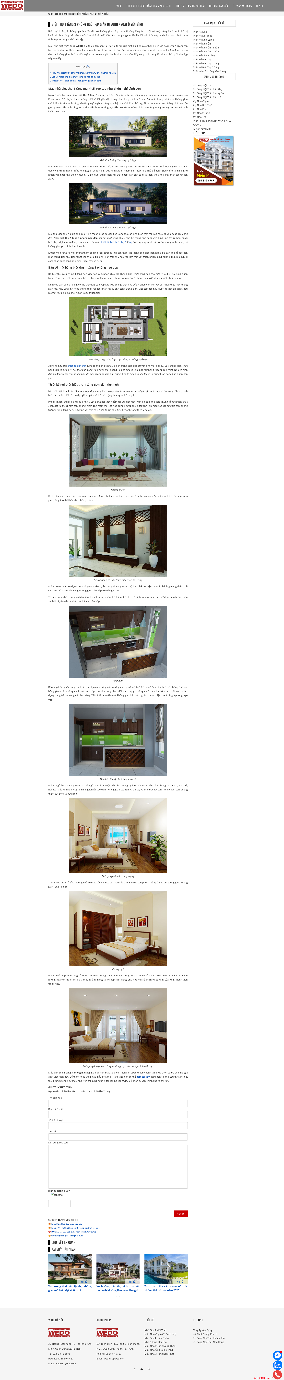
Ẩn (88, 66)
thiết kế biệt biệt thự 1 (114, 242)
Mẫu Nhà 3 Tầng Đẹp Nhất (159, 1353)
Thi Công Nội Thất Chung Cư (208, 93)
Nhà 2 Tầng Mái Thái (155, 1342)
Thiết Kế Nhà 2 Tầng (204, 55)
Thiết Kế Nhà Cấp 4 (203, 39)
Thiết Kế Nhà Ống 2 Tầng (206, 51)
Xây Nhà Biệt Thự (202, 105)
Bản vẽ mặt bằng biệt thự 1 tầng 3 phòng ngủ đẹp (75, 76)
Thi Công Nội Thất (202, 85)
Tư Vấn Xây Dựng (242, 6)
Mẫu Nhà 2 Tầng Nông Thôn (160, 1345)
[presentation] (116, 1297)
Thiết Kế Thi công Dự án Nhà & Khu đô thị (149, 6)
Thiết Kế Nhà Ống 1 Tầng (206, 47)
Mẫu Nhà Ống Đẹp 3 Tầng (158, 1349)
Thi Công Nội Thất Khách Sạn (209, 1338)
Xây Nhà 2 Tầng (201, 112)
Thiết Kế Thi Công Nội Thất (190, 6)
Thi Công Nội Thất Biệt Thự (207, 89)
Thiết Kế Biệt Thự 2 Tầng (206, 63)
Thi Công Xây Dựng (219, 6)
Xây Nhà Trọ (199, 116)
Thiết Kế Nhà (200, 31)
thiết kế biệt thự (77, 365)
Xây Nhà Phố (199, 109)
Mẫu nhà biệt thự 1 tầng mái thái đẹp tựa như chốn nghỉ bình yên (83, 72)
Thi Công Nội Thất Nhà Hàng (208, 1342)
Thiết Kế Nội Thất (202, 35)
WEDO (50, 14)
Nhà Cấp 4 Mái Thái (155, 1330)
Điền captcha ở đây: (59, 1190)
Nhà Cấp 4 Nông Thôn (156, 1338)
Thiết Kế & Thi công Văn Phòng (209, 71)
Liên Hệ (259, 6)
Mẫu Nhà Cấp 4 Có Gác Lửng (160, 1334)
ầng (130, 242)
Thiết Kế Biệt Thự (202, 59)
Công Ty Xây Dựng (202, 1330)
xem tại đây (143, 1076)
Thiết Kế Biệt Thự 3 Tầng (206, 67)
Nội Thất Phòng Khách (205, 1334)
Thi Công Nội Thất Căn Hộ (207, 97)
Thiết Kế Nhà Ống (202, 43)
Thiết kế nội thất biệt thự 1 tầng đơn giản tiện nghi (75, 80)
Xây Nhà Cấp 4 (201, 101)
